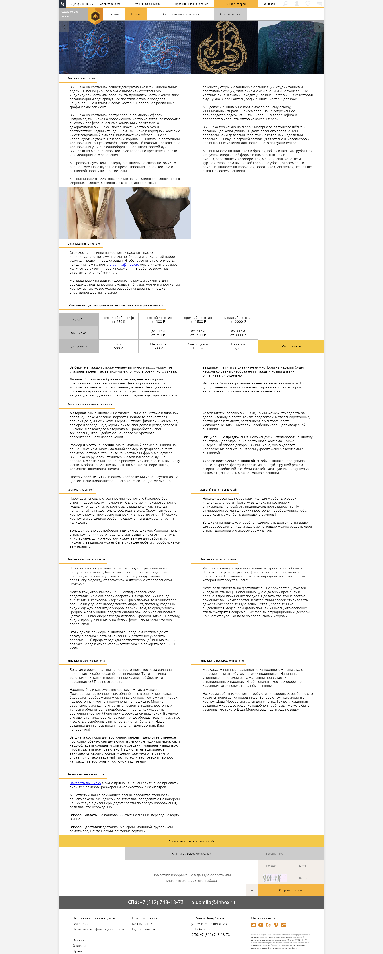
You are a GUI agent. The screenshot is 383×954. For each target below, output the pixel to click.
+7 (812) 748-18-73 (81, 4)
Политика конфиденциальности (99, 929)
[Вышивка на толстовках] (64, 26)
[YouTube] (261, 925)
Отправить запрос (291, 890)
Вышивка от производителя (96, 918)
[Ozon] (283, 925)
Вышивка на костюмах (180, 14)
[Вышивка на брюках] (319, 26)
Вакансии (80, 924)
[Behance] (268, 925)
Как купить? (142, 924)
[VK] (253, 925)
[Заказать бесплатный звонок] (62, 4)
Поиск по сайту (144, 918)
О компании (82, 946)
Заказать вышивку (85, 783)
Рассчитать (291, 346)
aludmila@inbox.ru (124, 264)
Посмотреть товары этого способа (191, 841)
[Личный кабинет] (296, 4)
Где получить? (143, 929)
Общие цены (230, 14)
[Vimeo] (276, 925)
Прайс (136, 14)
